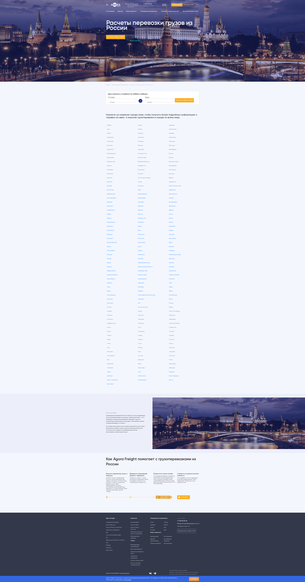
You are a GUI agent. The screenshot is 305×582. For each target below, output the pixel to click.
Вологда (140, 173)
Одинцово (141, 283)
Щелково (109, 376)
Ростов (109, 307)
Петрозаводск (111, 295)
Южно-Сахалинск (112, 380)
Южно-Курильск (174, 376)
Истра (171, 214)
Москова (140, 258)
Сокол (109, 327)
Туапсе (171, 343)
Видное (109, 165)
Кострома (141, 238)
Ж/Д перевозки (168, 543)
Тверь (108, 339)
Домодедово (142, 198)
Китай (152, 522)
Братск (171, 153)
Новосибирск (111, 279)
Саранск (109, 315)
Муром (109, 262)
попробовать (184, 497)
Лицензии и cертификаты (113, 530)
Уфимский (141, 359)
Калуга (171, 222)
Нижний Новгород (112, 275)
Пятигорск (110, 303)
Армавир (171, 133)
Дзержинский (111, 194)
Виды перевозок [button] (131, 11)
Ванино (171, 157)
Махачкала (141, 254)
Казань (171, 218)
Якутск (171, 380)
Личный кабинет (135, 522)
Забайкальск (111, 210)
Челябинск (110, 367)
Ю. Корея (152, 530)
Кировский (172, 226)
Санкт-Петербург (174, 311)
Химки (140, 363)
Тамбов (140, 335)
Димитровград (142, 194)
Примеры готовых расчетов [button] (169, 11)
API (107, 537)
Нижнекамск (172, 270)
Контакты (108, 547)
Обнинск (109, 283)
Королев (171, 234)
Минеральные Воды (175, 254)
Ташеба (171, 335)
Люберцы (172, 250)
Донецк (171, 198)
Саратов (140, 315)
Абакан (109, 125)
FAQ (107, 532)
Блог (107, 542)
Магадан (109, 254)
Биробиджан (172, 149)
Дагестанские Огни (175, 186)
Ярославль (110, 384)
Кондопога (141, 234)
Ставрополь (172, 327)
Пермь (171, 291)
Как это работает (110, 524)
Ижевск (109, 214)
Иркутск (140, 214)
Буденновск (110, 157)
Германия (152, 524)
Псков (170, 299)
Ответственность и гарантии (114, 527)
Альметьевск (173, 129)
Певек (171, 287)
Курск (139, 246)
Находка (171, 266)
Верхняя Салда (173, 161)
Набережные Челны (144, 262)
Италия (166, 524)
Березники (141, 149)
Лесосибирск (111, 250)
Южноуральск (142, 380)
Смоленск (141, 323)
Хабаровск (110, 363)
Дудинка (109, 202)
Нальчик (171, 262)
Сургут (109, 331)
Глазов (140, 182)
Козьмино (109, 234)
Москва (109, 258)
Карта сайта (109, 550)
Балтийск (110, 145)
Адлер (140, 125)
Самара (109, 311)
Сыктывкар (141, 331)
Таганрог (172, 331)
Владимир (110, 169)
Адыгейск (172, 125)
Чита (139, 372)
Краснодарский (112, 242)
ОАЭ (165, 527)
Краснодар (172, 238)
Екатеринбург (173, 202)
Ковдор (171, 230)
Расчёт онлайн (135, 524)
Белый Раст (110, 149)
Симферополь (111, 323)
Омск (170, 283)
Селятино (110, 319)
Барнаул (140, 145)
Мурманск (172, 258)
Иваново (140, 210)
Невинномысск (111, 270)
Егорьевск (141, 202)
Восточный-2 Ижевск (144, 177)
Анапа (109, 133)
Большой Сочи (142, 153)
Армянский (110, 137)
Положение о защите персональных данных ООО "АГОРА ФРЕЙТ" (184, 572)
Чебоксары (172, 363)
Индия (152, 527)
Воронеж (172, 173)
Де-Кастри (110, 190)
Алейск (140, 129)
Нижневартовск (142, 270)
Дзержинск (172, 190)
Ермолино (110, 206)
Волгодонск (172, 169)
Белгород (172, 145)
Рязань (171, 307)
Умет (139, 351)
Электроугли (142, 376)
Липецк (140, 250)
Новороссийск (142, 275)
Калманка (141, 222)
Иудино (109, 218)
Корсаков (110, 238)
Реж (139, 303)
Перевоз (140, 291)
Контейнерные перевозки (168, 539)
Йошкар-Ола (142, 218)
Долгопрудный (111, 198)
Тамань (109, 335)
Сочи (139, 327)
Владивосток (142, 165)
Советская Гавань (174, 323)
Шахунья (171, 372)
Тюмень (140, 347)
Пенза (109, 291)
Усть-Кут (140, 355)
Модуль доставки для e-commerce (115, 540)
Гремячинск (172, 182)
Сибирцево (172, 319)
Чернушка (172, 367)
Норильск (172, 279)
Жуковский (172, 206)
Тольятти (172, 339)
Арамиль (140, 133)
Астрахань (110, 141)
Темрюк (140, 339)
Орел (108, 287)
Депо (139, 190)
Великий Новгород (143, 161)
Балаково (141, 141)
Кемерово (110, 226)
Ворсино (109, 177)
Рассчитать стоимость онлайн (115, 36)
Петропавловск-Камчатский (146, 295)
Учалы (171, 359)
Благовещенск (111, 153)
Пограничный (173, 295)
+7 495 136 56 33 (147, 4)
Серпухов (141, 319)
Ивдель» (171, 210)
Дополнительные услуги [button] (190, 11)
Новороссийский (174, 275)
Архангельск (172, 137)
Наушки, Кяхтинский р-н (145, 266)
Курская (171, 246)
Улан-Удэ (172, 347)
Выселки (109, 182)
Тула (108, 347)
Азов (108, 129)
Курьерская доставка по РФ (186, 531)
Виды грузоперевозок (136, 549)
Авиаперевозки (154, 536)
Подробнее (127, 580)
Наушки (109, 266)
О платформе (110, 11)
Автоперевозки (168, 536)
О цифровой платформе (112, 522)
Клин (139, 230)
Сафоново (172, 315)
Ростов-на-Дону (143, 307)
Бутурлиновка (142, 157)
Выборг (171, 177)
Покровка (141, 299)
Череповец (141, 367)
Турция (166, 522)
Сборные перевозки (155, 543)
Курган (109, 246)
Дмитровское (173, 194)
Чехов (108, 372)
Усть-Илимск (111, 355)
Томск (109, 343)
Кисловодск (110, 230)
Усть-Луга (172, 355)
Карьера (120, 11)
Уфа (108, 359)
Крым (170, 242)
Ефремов (140, 206)
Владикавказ (172, 165)
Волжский (110, 173)
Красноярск (141, 242)
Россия (171, 303)
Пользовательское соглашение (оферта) (178, 570)
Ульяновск (110, 351)
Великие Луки (111, 161)
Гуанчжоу (141, 186)
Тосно (140, 343)
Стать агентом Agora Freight (113, 535)
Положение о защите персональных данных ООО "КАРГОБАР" (183, 574)
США (165, 530)
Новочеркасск (142, 279)
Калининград (111, 222)
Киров (140, 226)
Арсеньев (141, 137)
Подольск (110, 299)
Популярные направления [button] (149, 11)
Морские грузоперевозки (154, 539)
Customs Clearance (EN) (137, 560)
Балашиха (172, 141)
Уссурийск (172, 351)
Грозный (109, 186)
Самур (140, 311)
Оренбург (141, 287)
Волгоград (141, 169)
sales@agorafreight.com (148, 5)
